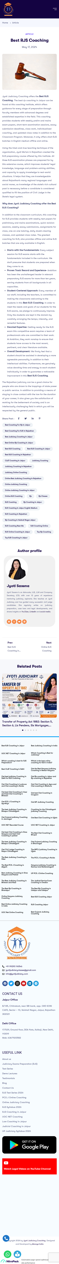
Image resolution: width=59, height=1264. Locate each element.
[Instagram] (14, 621)
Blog (4, 1083)
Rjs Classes (43, 496)
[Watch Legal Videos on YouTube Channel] (6, 1163)
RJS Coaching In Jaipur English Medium (21, 508)
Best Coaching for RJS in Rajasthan (19, 431)
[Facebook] (9, 621)
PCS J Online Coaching (14, 1097)
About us (6, 1059)
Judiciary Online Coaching (16, 472)
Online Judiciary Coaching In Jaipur (19, 490)
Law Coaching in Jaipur (14, 1121)
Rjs (30, 496)
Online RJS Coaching (13, 496)
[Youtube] (19, 621)
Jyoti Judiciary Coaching (34, 1240)
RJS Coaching (10, 502)
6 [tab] (36, 730)
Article (15, 22)
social (42, 612)
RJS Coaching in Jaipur (14, 1112)
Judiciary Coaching (40, 461)
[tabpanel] (29, 700)
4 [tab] (30, 730)
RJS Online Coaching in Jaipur (17, 532)
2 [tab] (25, 730)
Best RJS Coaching (12, 449)
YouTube (25, 612)
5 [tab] (33, 730)
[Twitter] (11, 983)
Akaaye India (38, 1244)
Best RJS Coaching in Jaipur (38, 449)
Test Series (7, 1068)
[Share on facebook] (19, 419)
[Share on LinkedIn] (32, 419)
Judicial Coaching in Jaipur (16, 1126)
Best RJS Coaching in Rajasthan (18, 455)
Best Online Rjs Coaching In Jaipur (19, 443)
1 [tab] (22, 730)
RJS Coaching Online (39, 526)
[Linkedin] (24, 621)
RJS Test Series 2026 (12, 1092)
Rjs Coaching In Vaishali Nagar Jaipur (20, 520)
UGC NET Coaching (12, 1116)
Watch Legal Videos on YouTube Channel (27, 1169)
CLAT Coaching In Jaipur (15, 461)
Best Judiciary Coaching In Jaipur (18, 437)
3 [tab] (28, 730)
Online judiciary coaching (16, 484)
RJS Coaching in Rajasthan (16, 514)
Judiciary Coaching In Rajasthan (18, 466)
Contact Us (8, 1088)
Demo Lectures (9, 1073)
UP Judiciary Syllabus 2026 (16, 1131)
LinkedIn (32, 612)
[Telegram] (36, 983)
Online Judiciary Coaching (16, 1102)
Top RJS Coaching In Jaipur (16, 538)
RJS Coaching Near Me (14, 526)
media (47, 612)
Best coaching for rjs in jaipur (17, 425)
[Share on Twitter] (26, 419)
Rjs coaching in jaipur (32, 502)
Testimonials (8, 1078)
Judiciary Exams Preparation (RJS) (20, 1064)
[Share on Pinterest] (39, 419)
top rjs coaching (44, 532)
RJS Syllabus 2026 (11, 1107)
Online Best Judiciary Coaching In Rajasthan (23, 478)
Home (5, 22)
